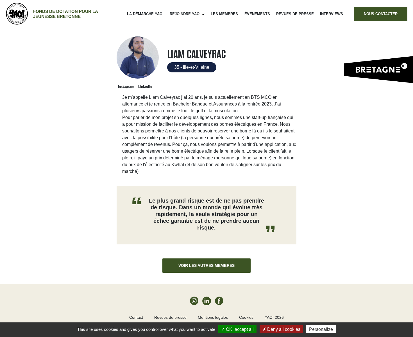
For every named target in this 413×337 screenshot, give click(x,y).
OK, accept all (239, 329)
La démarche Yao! (145, 14)
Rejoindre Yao (184, 14)
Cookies (246, 317)
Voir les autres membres (206, 265)
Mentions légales (213, 317)
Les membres (224, 14)
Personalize (321, 329)
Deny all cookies (283, 329)
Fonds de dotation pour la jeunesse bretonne (65, 14)
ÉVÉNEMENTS (257, 14)
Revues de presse (295, 14)
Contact (136, 317)
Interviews (331, 14)
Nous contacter (381, 14)
